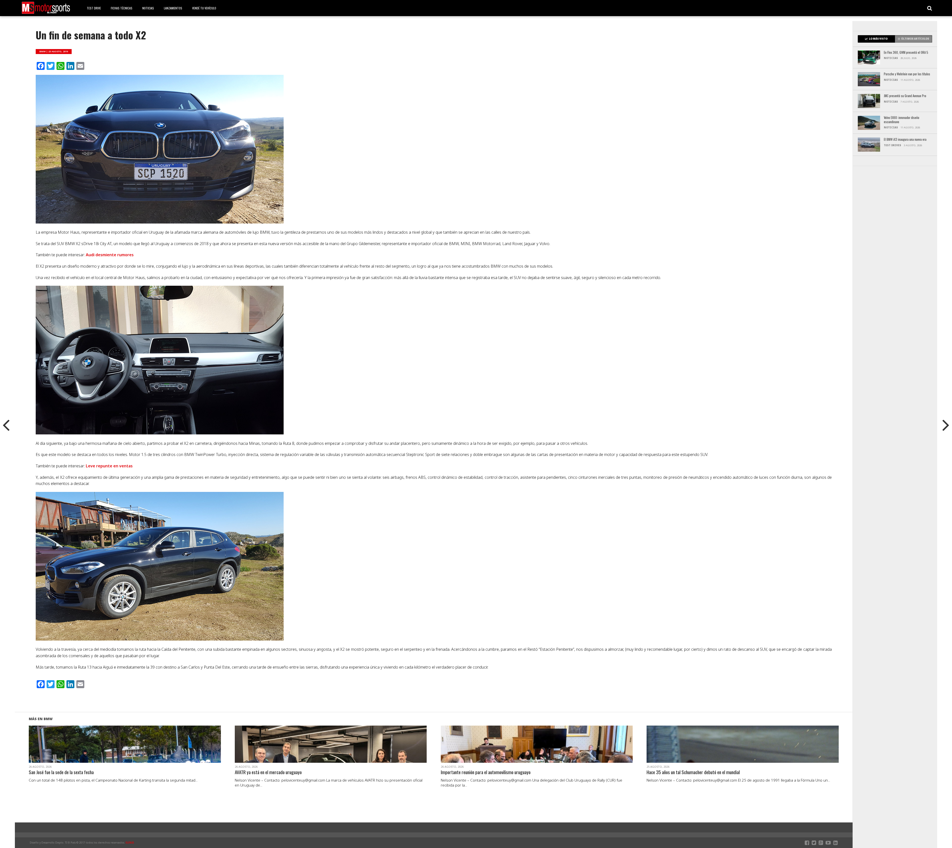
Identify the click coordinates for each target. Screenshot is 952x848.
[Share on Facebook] (114, 750)
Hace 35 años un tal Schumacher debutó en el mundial (693, 772)
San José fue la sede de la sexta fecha (61, 772)
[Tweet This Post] (125, 750)
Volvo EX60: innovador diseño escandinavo (901, 120)
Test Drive (94, 8)
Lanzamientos (173, 8)
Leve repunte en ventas (109, 466)
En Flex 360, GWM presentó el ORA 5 (906, 53)
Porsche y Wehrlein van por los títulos (907, 74)
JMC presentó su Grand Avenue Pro (905, 96)
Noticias (148, 8)
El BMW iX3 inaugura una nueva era (905, 140)
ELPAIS (130, 842)
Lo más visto (878, 38)
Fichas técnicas (121, 8)
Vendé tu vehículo (204, 8)
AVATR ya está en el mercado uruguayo (268, 772)
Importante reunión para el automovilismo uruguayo (486, 772)
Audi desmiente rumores (110, 254)
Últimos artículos (915, 38)
